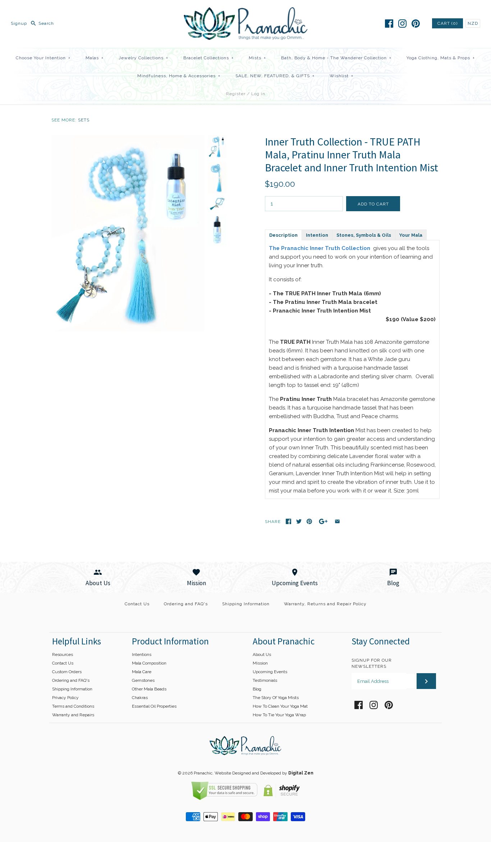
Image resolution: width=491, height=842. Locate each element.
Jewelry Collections (143, 57)
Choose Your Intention (43, 57)
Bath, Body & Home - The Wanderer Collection (336, 57)
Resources (62, 654)
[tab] (283, 234)
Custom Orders (67, 671)
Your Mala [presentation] (410, 235)
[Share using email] (337, 521)
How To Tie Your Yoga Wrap (279, 714)
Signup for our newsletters (372, 663)
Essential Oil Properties (154, 706)
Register (236, 93)
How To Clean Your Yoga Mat (280, 706)
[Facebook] (389, 23)
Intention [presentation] (317, 235)
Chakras (140, 697)
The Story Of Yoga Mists (276, 697)
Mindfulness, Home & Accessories (178, 75)
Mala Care (141, 671)
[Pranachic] (246, 11)
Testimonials (265, 680)
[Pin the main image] (309, 521)
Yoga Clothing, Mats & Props (441, 57)
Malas (95, 57)
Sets (84, 119)
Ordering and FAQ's (186, 603)
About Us (262, 654)
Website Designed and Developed (248, 773)
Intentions (141, 654)
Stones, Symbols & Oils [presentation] (363, 235)
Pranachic (203, 773)
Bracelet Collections (208, 57)
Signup (19, 23)
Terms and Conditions (73, 706)
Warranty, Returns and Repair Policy (325, 603)
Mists (257, 57)
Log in (258, 93)
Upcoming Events (270, 671)
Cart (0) (447, 23)
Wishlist (341, 75)
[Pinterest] (416, 23)
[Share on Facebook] (288, 521)
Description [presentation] (283, 235)
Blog (257, 688)
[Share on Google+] (323, 521)
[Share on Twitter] (299, 521)
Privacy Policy (65, 697)
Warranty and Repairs (73, 714)
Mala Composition (149, 663)
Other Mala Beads (149, 688)
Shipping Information (246, 603)
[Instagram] (402, 23)
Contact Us (137, 603)
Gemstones (143, 680)
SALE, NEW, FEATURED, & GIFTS (275, 75)
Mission (260, 663)
